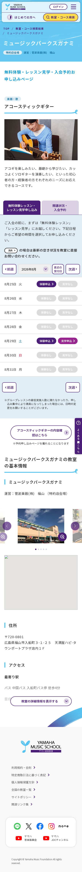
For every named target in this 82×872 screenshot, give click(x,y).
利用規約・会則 (21, 768)
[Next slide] (75, 526)
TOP (6, 28)
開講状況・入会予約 (60, 207)
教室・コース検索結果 (30, 28)
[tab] (35, 549)
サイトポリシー (21, 797)
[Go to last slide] (6, 526)
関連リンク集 (20, 804)
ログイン (58, 7)
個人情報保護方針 (22, 782)
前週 (10, 269)
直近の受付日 (58, 269)
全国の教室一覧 (21, 790)
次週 (71, 269)
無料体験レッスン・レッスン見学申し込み (22, 207)
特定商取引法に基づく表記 (28, 775)
